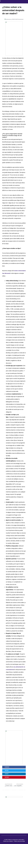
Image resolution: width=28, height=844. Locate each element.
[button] (25, 1)
